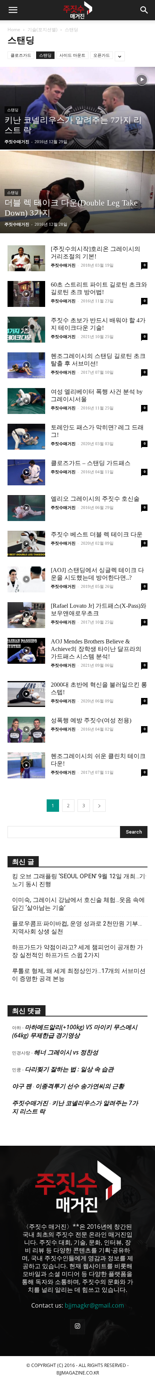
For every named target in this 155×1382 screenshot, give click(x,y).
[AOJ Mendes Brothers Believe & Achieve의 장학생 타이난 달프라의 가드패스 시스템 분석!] (26, 651)
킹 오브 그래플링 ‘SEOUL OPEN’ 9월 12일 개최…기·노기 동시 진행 (79, 880)
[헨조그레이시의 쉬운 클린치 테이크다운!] (26, 765)
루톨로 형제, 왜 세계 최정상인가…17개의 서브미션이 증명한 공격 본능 (79, 974)
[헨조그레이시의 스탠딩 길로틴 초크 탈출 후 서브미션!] (26, 365)
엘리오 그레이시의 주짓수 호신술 (95, 498)
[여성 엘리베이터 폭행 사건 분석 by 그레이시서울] (26, 401)
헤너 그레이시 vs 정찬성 (66, 1052)
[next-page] (99, 805)
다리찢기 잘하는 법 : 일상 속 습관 (69, 1069)
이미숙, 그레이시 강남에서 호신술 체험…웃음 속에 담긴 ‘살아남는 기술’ (78, 903)
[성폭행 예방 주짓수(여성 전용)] (26, 730)
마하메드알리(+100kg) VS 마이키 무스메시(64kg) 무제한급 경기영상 (74, 1031)
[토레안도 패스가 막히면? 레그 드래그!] (26, 437)
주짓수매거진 (17, 141)
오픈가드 (101, 55)
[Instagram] (77, 1326)
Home (14, 29)
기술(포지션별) (42, 29)
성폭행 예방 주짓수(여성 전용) (91, 720)
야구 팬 (22, 1086)
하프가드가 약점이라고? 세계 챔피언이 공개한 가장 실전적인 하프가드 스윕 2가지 (77, 951)
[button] (13, 10)
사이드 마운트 (72, 55)
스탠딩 (45, 55)
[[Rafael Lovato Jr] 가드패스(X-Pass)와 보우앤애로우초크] (26, 615)
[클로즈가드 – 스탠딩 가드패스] (26, 472)
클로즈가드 (21, 55)
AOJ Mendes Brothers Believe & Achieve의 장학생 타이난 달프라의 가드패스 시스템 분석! (96, 649)
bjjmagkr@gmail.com (94, 1305)
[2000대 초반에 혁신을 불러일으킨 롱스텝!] (26, 694)
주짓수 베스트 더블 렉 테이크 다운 (97, 534)
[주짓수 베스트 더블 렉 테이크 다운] (26, 544)
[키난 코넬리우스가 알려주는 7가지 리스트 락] (77, 134)
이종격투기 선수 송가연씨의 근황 (79, 1086)
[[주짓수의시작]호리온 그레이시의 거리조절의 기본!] (26, 258)
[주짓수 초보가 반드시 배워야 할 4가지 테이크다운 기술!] (26, 330)
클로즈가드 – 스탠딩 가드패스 (91, 463)
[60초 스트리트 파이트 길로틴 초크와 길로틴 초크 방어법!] (26, 294)
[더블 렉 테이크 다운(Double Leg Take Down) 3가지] (77, 217)
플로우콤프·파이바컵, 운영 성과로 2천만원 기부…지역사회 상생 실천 (77, 927)
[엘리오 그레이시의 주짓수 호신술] (26, 508)
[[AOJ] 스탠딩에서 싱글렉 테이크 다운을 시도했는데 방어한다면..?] (26, 579)
